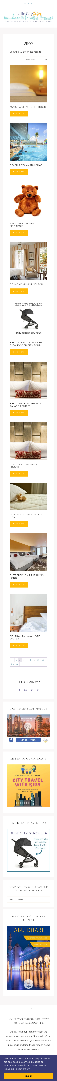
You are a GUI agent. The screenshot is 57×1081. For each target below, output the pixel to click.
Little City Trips (28, 15)
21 (38, 659)
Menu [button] (30, 3)
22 (43, 659)
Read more (19, 114)
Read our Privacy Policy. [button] (17, 1069)
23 (12, 664)
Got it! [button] (28, 1076)
